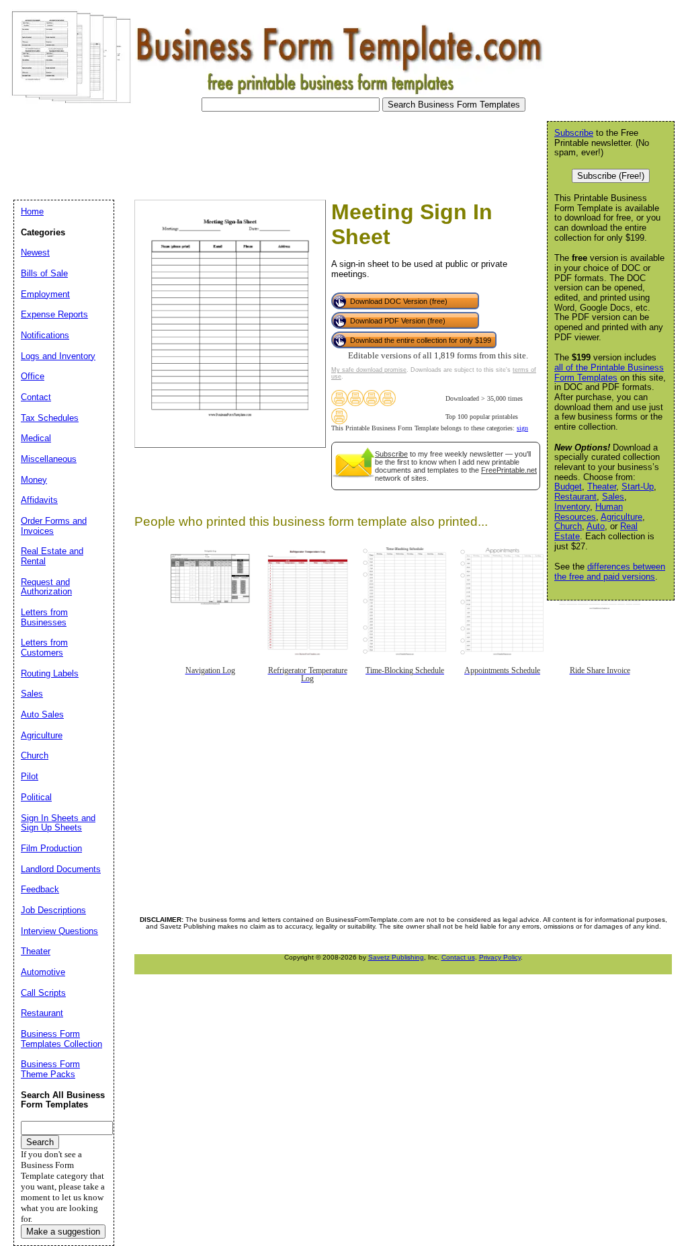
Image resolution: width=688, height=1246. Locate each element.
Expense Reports (54, 314)
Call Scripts (43, 993)
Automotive (43, 972)
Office (32, 376)
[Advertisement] (251, 152)
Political (36, 797)
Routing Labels (50, 673)
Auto (596, 526)
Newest (35, 252)
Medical (36, 438)
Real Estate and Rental (52, 556)
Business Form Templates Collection (61, 1039)
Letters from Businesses (44, 617)
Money (34, 480)
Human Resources (588, 512)
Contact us (458, 957)
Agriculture (621, 517)
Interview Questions (59, 931)
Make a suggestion (63, 1231)
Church (568, 526)
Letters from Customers (44, 647)
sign (522, 428)
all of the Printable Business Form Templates (609, 372)
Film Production (51, 848)
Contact (36, 397)
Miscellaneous (49, 459)
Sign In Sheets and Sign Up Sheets (58, 823)
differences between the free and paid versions (609, 571)
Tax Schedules (50, 418)
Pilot (29, 776)
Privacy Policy (500, 957)
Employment (45, 294)
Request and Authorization (46, 587)
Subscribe (391, 454)
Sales (613, 497)
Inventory (572, 507)
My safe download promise (368, 369)
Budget (568, 486)
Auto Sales (42, 714)
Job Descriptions (53, 910)
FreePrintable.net (509, 470)
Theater (601, 486)
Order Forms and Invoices (54, 526)
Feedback (40, 889)
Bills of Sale (44, 273)
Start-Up (637, 486)
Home (32, 211)
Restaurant (575, 497)
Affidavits (39, 500)
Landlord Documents (61, 869)
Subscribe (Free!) (610, 176)
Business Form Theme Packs (50, 1069)
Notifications (45, 335)
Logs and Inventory (58, 356)
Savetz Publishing (396, 957)
